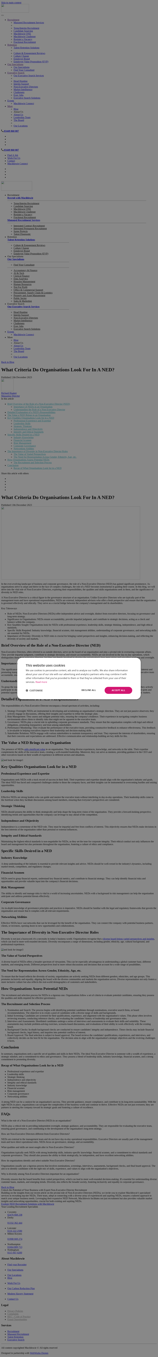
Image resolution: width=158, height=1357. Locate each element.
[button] (34, 690)
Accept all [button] (118, 690)
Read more (41, 681)
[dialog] (79, 678)
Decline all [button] (88, 690)
